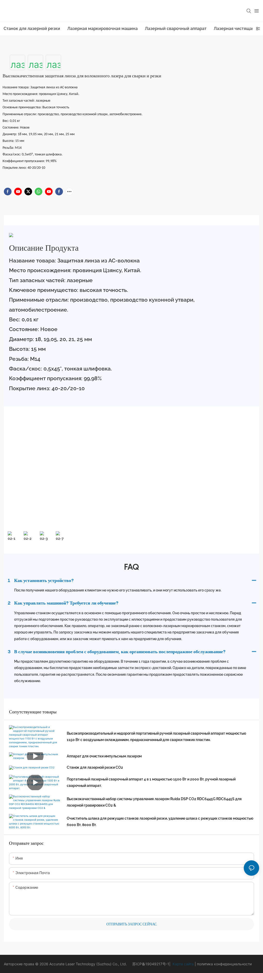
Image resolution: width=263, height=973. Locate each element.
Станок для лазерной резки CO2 (95, 767)
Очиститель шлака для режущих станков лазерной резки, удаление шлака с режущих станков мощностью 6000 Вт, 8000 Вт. (160, 821)
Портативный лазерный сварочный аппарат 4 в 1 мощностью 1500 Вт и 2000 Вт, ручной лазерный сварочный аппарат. (151, 782)
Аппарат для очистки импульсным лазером (104, 756)
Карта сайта (183, 964)
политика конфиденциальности (224, 964)
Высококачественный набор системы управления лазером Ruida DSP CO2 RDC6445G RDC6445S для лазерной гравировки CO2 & (154, 802)
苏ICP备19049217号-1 (150, 964)
